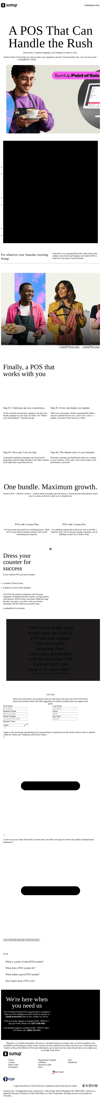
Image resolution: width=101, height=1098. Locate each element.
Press (40, 1067)
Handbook (72, 1062)
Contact (11, 1062)
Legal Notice (19, 1086)
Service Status (71, 1086)
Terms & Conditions (45, 1086)
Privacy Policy (40, 735)
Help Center (13, 1065)
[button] (76, 1073)
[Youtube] (93, 1086)
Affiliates (42, 1062)
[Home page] (12, 1055)
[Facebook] (83, 1086)
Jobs (70, 1060)
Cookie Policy (59, 1086)
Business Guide (44, 1065)
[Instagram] (90, 1086)
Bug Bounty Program (47, 1060)
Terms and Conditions (21, 735)
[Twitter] (86, 1086)
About (11, 1060)
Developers (13, 1067)
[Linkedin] (96, 1086)
